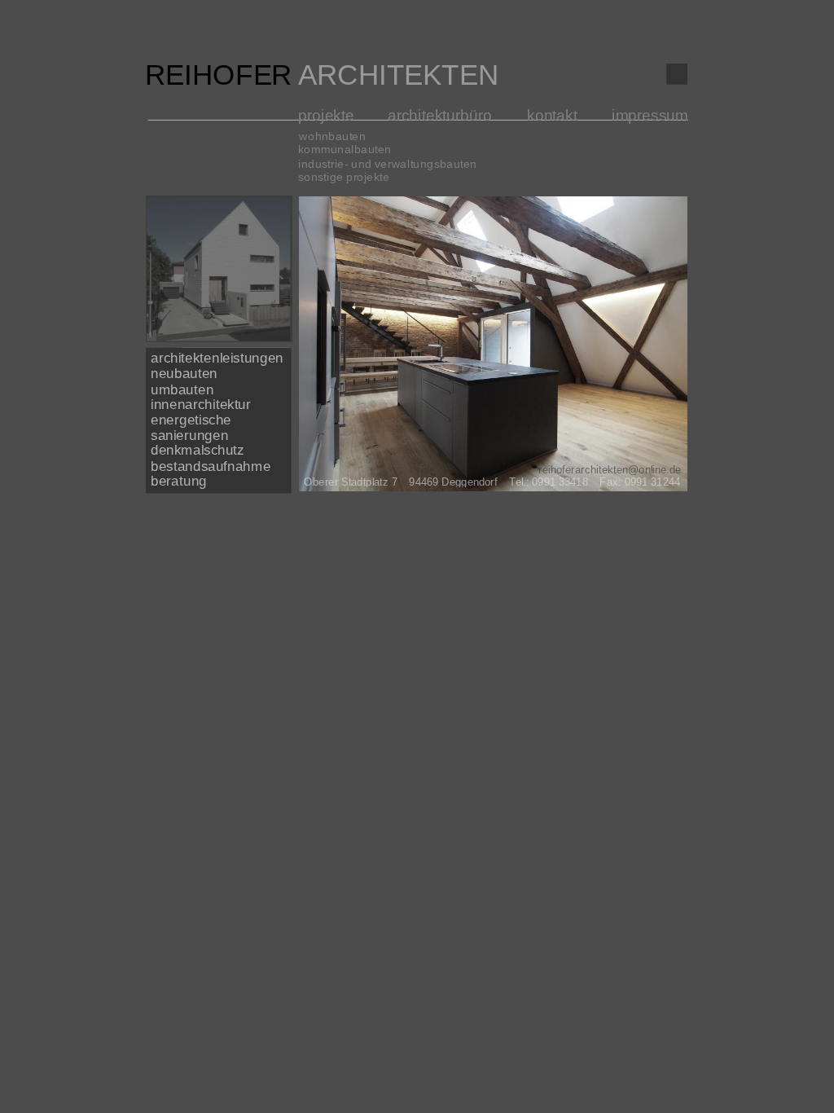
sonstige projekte (343, 177)
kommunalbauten (345, 149)
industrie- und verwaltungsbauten (387, 164)
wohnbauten (332, 136)
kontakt (552, 115)
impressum (650, 115)
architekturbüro (440, 115)
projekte (326, 115)
